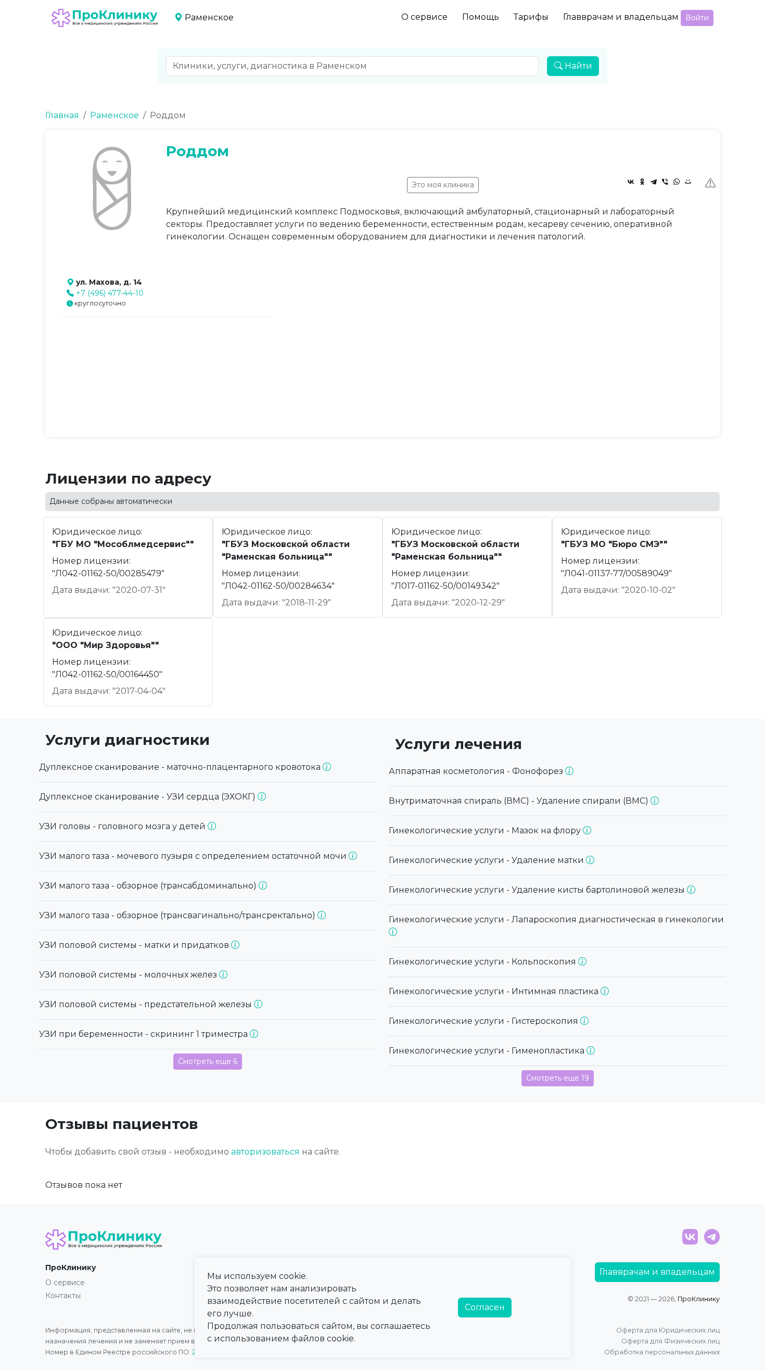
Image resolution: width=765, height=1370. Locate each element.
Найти (577, 66)
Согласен (485, 1307)
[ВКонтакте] (630, 181)
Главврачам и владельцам (621, 17)
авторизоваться (265, 1152)
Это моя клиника (443, 184)
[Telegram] (653, 181)
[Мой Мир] (688, 181)
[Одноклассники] (642, 181)
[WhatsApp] (676, 181)
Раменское (114, 115)
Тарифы (531, 17)
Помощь (480, 17)
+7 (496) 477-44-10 (110, 293)
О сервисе (424, 17)
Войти (697, 17)
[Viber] (665, 181)
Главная (62, 115)
